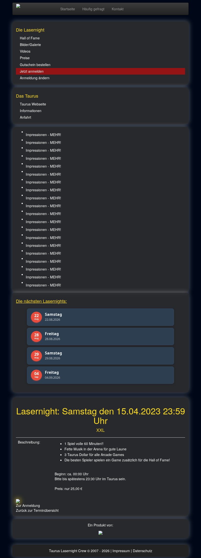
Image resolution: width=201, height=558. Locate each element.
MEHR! (55, 134)
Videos (25, 51)
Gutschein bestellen (35, 64)
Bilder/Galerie (30, 44)
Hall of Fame (30, 37)
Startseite (67, 8)
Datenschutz (142, 550)
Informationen (30, 110)
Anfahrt (25, 117)
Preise (25, 57)
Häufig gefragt (93, 8)
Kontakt (118, 8)
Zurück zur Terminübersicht (37, 510)
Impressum (122, 550)
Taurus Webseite (33, 104)
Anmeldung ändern (35, 77)
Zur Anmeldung (28, 505)
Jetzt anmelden (32, 71)
